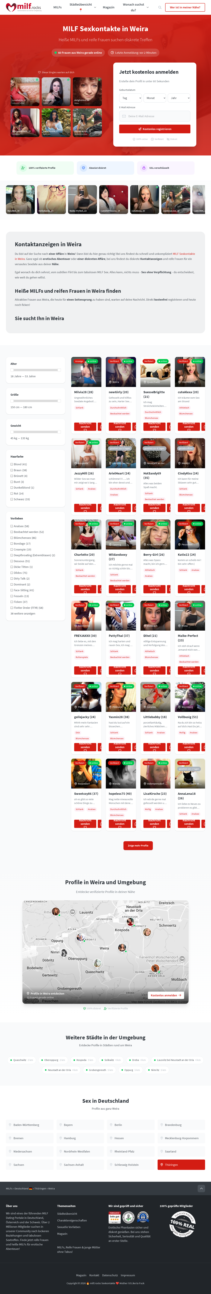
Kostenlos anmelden (164, 995)
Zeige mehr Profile (138, 845)
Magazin (108, 7)
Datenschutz (110, 1275)
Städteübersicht (67, 1214)
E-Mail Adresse (127, 107)
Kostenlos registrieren (157, 129)
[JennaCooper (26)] (130, 921)
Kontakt (94, 1275)
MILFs (57, 7)
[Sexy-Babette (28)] (155, 968)
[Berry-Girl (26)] (147, 932)
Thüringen (40, 1188)
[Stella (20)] (64, 952)
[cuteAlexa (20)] (122, 947)
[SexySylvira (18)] (97, 963)
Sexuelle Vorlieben (68, 1227)
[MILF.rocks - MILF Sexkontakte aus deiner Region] (24, 7)
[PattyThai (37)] (80, 937)
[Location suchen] (160, 7)
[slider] (12, 370)
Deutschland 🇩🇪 (23, 1188)
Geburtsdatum (127, 89)
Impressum (128, 1275)
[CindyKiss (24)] (55, 911)
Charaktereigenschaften (72, 1220)
